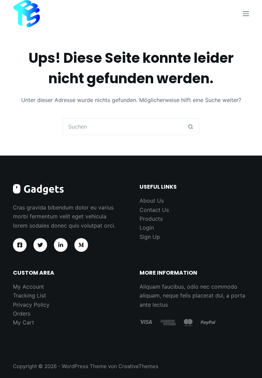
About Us (152, 200)
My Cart (23, 322)
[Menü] (246, 14)
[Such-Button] (190, 126)
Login (147, 227)
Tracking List (29, 295)
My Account (28, 286)
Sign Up (150, 236)
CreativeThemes (138, 366)
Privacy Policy (31, 304)
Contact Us (154, 209)
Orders (21, 313)
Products (151, 218)
